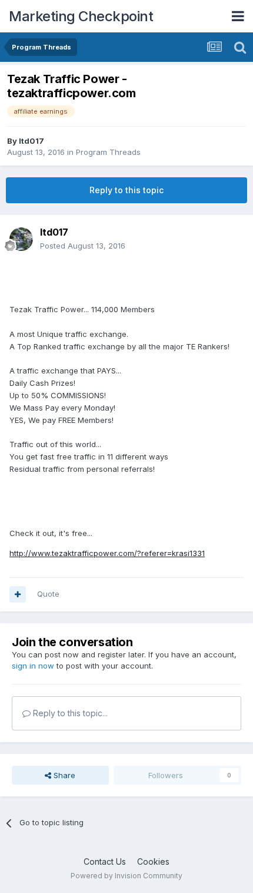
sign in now (33, 665)
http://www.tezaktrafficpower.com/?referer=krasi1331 (107, 553)
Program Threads (108, 152)
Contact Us (105, 861)
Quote (48, 593)
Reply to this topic (126, 190)
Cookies (153, 861)
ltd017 (31, 140)
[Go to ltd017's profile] (21, 239)
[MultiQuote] (17, 594)
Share (63, 775)
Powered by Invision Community (126, 875)
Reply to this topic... (69, 713)
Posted (82, 245)
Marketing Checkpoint (81, 16)
